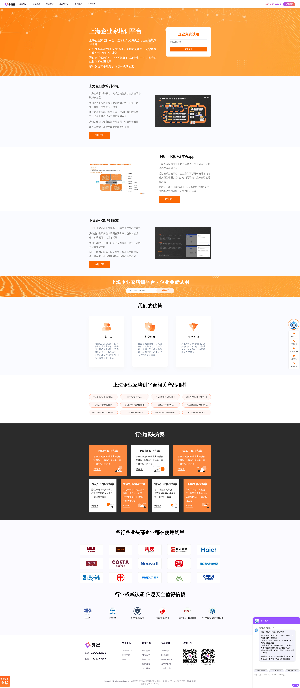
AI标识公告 (166, 668)
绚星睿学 (36, 4)
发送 (294, 685)
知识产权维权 (167, 659)
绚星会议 (126, 659)
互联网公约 (166, 664)
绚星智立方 (64, 4)
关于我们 (92, 4)
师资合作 (146, 655)
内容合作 (146, 651)
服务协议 (165, 651)
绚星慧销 (50, 4)
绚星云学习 (127, 651)
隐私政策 (165, 655)
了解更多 (97, 469)
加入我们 (146, 668)
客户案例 (78, 4)
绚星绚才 (23, 4)
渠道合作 (146, 659)
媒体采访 (146, 664)
